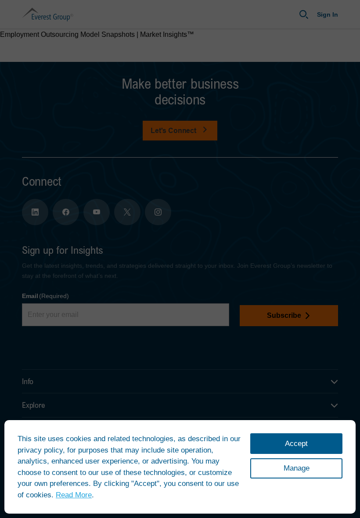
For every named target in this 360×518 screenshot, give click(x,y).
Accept (296, 443)
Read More (74, 495)
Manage (297, 468)
